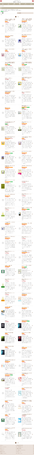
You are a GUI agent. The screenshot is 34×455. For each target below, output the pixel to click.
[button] (1, 1)
